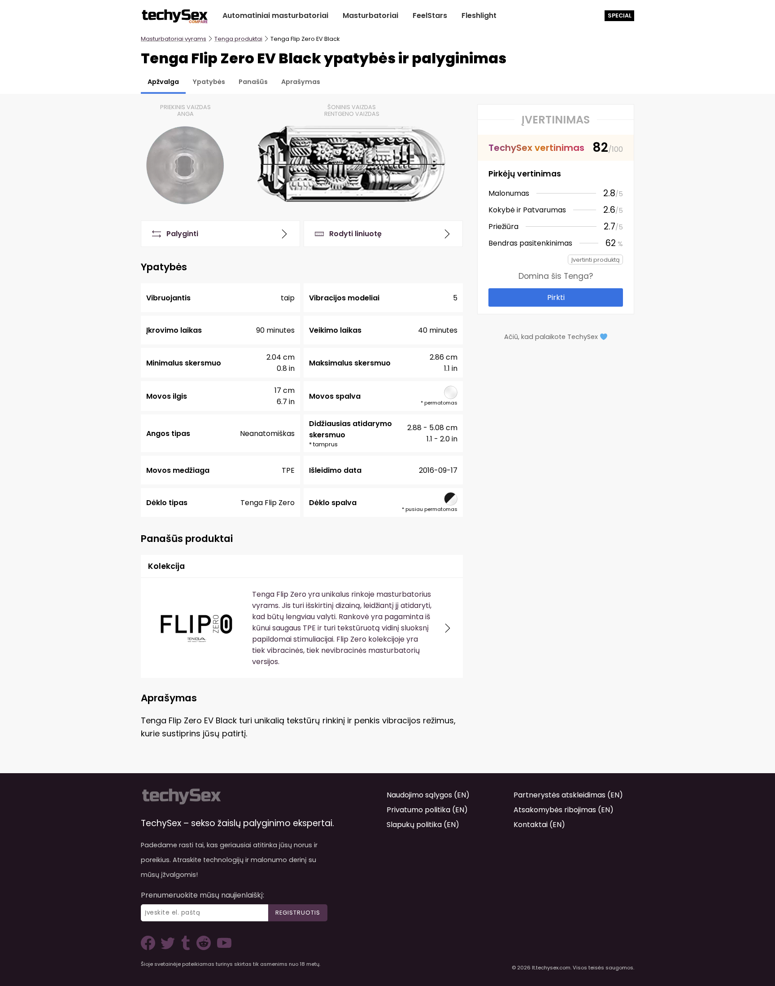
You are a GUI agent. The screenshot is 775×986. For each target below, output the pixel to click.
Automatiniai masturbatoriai (275, 15)
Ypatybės (208, 81)
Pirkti (556, 297)
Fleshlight (479, 15)
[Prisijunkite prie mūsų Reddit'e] (203, 947)
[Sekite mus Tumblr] (186, 947)
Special (619, 15)
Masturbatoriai (370, 15)
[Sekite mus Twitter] (170, 947)
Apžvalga (163, 81)
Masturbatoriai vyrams (173, 39)
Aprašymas (300, 81)
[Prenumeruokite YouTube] (222, 947)
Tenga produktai (238, 39)
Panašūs (253, 81)
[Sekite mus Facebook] (150, 947)
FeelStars (430, 15)
